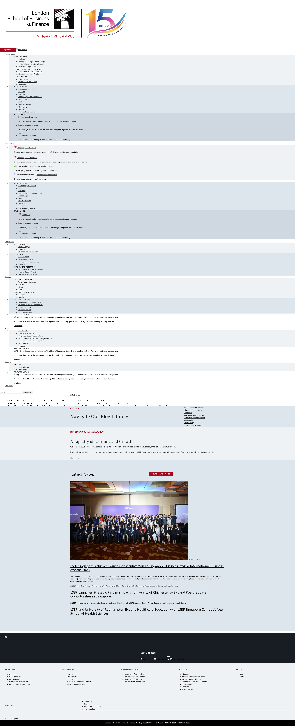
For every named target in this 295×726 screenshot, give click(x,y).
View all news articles (160, 473)
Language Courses (25, 84)
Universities (9, 144)
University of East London (27, 157)
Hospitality (22, 107)
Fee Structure (23, 257)
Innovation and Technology (194, 415)
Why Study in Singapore (27, 282)
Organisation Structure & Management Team (36, 338)
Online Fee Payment (26, 259)
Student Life (188, 420)
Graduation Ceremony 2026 (29, 302)
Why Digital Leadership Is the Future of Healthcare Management (92, 317)
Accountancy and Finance (194, 407)
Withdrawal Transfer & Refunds (30, 269)
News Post (22, 369)
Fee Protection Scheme (27, 274)
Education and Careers (193, 410)
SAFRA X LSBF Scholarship (28, 262)
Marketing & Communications (30, 96)
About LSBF (23, 331)
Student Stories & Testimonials (30, 304)
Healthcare (188, 412)
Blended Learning (29, 135)
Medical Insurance (25, 312)
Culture (21, 284)
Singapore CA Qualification (29, 74)
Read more (18, 325)
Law (20, 102)
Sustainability (189, 422)
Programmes (10, 54)
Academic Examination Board (30, 341)
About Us (8, 328)
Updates (8, 362)
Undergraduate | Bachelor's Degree (32, 61)
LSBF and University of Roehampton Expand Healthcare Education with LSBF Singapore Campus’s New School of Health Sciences (146, 611)
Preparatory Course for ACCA (30, 71)
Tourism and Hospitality (193, 425)
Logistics (21, 109)
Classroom (33, 117)
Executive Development (27, 79)
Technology (23, 99)
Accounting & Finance (27, 89)
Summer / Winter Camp (27, 81)
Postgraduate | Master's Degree (31, 64)
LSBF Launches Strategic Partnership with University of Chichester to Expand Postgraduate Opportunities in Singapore (138, 594)
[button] (21, 50)
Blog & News (23, 367)
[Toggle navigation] (28, 50)
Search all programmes (27, 66)
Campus (21, 294)
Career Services (24, 307)
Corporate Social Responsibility (30, 336)
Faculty (21, 297)
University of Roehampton (47, 174)
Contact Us (9, 385)
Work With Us (23, 343)
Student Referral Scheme (28, 252)
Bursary (21, 264)
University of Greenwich (26, 148)
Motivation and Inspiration (194, 418)
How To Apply (24, 247)
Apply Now (22, 249)
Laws (20, 289)
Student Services (24, 309)
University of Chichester (44, 166)
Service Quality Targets (27, 272)
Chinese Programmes (27, 112)
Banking (21, 92)
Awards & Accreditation (27, 333)
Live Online (33, 125)
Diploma (21, 59)
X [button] (0, 390)
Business (21, 94)
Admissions (9, 241)
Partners (21, 346)
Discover (8, 277)
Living (20, 287)
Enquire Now (8, 50)
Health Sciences (24, 104)
